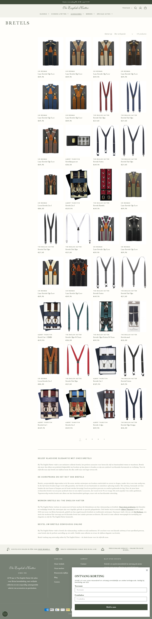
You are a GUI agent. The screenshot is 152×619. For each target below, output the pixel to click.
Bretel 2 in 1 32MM (45, 337)
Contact (83, 564)
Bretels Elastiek (98, 206)
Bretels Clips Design (128, 425)
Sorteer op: (108, 34)
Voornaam (79, 586)
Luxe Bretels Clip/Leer (46, 74)
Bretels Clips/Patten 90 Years (104, 337)
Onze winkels (59, 564)
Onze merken (59, 568)
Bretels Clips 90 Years (73, 337)
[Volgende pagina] (104, 439)
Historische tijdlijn (61, 573)
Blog (56, 577)
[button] (44, 14)
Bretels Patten (98, 162)
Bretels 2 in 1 (70, 206)
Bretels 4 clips (98, 425)
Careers (57, 582)
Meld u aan (111, 607)
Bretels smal (125, 337)
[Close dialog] (147, 570)
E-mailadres (79, 595)
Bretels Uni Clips (99, 118)
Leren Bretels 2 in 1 (45, 206)
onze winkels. (44, 549)
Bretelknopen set (72, 162)
